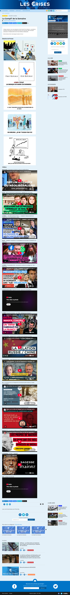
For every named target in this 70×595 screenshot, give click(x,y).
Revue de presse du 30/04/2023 (27, 567)
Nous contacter (5, 593)
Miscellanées (7, 13)
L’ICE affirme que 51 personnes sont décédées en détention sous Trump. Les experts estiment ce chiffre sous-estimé (63, 523)
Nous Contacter (26, 10)
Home (3, 13)
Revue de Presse (31, 574)
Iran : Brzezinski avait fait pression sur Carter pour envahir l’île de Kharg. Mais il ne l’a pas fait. (63, 63)
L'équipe (10, 593)
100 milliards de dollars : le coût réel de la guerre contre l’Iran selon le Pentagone (63, 78)
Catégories (11, 10)
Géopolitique (30, 550)
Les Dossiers (5, 10)
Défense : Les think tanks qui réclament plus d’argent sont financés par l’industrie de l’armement (30, 544)
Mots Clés (18, 10)
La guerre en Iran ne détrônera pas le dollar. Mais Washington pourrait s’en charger (63, 516)
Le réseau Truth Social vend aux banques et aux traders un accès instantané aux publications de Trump (63, 71)
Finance (60, 68)
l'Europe (60, 505)
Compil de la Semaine (7, 20)
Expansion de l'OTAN (62, 96)
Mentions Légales (33, 593)
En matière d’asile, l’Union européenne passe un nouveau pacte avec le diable (63, 508)
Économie (60, 513)
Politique (60, 520)
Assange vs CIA (61, 89)
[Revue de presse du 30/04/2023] (10, 571)
